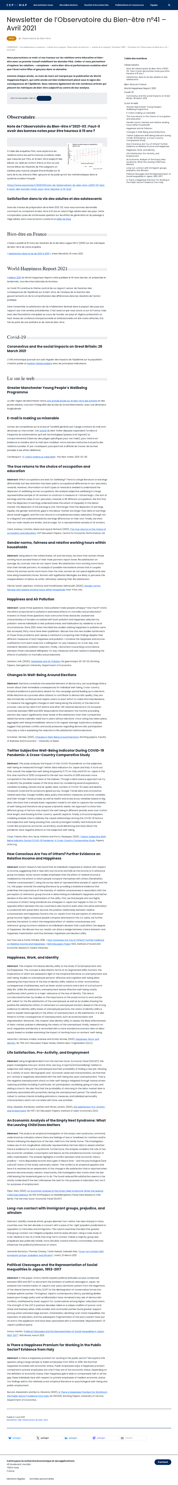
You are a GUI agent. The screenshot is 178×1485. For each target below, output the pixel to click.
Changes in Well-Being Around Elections (57, 737)
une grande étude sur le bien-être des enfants (72, 400)
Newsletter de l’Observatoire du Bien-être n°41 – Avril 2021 (86, 24)
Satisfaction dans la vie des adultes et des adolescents (146, 78)
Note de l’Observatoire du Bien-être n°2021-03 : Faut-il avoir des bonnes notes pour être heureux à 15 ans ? (147, 71)
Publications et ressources (129, 5)
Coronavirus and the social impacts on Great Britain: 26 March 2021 (148, 97)
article (43, 430)
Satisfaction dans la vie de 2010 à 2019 (29, 253)
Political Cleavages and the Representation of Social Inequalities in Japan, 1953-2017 (148, 175)
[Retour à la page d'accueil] (17, 5)
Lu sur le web (131, 103)
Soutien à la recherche (96, 5)
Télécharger (44, 98)
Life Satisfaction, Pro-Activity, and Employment (142, 154)
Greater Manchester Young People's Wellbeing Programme (143, 108)
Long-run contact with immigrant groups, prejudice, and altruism (146, 169)
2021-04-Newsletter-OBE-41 (22, 98)
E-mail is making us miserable (39, 456)
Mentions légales (16, 1478)
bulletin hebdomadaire (39, 363)
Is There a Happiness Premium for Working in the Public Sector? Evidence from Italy (148, 181)
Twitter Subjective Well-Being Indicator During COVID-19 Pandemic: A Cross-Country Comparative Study (148, 138)
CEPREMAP (12, 47)
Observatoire (131, 64)
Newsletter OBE (14, 1420)
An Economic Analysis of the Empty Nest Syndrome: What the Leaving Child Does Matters (146, 162)
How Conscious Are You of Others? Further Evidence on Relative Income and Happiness (147, 145)
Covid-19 (129, 92)
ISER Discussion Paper (59, 944)
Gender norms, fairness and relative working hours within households (147, 123)
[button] (20, 1438)
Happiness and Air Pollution (45, 661)
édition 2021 (15, 277)
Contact (163, 1462)
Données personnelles (41, 1478)
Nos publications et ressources (32, 47)
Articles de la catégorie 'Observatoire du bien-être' (68, 47)
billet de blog (64, 219)
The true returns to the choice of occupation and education (148, 117)
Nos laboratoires (69, 5)
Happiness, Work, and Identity (140, 150)
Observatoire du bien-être (35, 1420)
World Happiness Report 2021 (140, 88)
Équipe (154, 5)
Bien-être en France (135, 84)
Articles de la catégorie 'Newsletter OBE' (109, 47)
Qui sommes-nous (43, 5)
